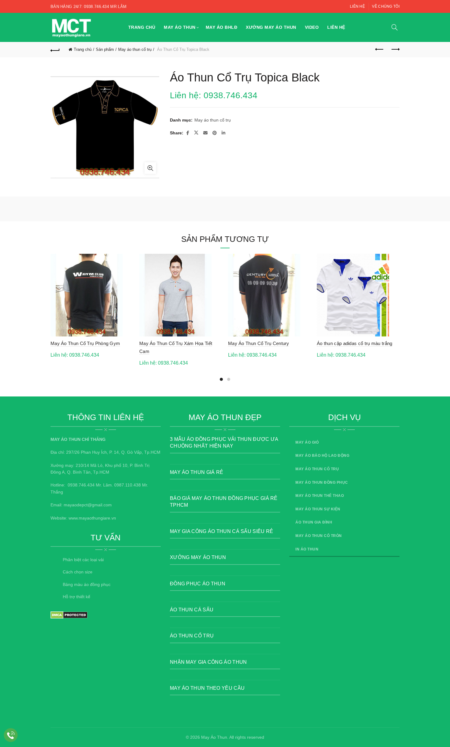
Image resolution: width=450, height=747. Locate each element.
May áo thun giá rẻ (196, 472)
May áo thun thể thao (319, 496)
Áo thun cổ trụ (192, 635)
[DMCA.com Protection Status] (69, 614)
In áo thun (306, 549)
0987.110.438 (127, 484)
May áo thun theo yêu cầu (207, 688)
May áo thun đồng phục (321, 482)
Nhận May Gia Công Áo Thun (208, 662)
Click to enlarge (150, 168)
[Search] (394, 27)
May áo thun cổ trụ (135, 49)
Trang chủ (142, 27)
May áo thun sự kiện (317, 509)
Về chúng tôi (385, 6)
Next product (395, 49)
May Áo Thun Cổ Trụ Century (258, 343)
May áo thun (180, 27)
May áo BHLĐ (222, 27)
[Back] (55, 49)
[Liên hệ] (11, 735)
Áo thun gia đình (313, 522)
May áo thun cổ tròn (318, 536)
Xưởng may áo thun (271, 27)
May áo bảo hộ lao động (322, 455)
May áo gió (307, 442)
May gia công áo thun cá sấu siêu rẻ (221, 531)
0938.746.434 (81, 484)
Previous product (379, 49)
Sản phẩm (105, 49)
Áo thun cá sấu (191, 609)
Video (312, 27)
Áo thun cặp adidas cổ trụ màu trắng (354, 343)
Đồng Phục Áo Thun (197, 583)
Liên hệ (357, 6)
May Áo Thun (214, 737)
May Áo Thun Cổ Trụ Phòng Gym (85, 343)
